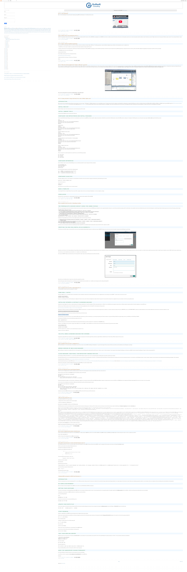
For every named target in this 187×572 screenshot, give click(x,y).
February (7, 45)
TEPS (29, 32)
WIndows (44, 30)
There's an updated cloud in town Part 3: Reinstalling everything (69, 203)
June (6, 42)
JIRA (50, 31)
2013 (6, 62)
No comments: (71, 30)
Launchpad (9, 32)
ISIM (22, 30)
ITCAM (34, 31)
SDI (25, 32)
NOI (33, 30)
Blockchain (17, 31)
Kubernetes (5, 29)
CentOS (23, 31)
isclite (7, 31)
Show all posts (125, 10)
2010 (6, 66)
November (7, 38)
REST (48, 29)
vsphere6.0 (73, 339)
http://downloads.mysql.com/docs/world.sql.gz (64, 55)
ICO (65, 31)
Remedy (24, 32)
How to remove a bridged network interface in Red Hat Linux (69, 431)
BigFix (10, 29)
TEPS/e (30, 32)
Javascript (25, 29)
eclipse (6, 31)
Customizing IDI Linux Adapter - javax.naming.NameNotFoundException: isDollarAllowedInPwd (16, 73)
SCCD (27, 29)
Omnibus (41, 29)
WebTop (48, 32)
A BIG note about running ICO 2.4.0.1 (65, 397)
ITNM (15, 29)
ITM (34, 29)
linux (8, 29)
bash (47, 30)
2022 (6, 51)
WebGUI (46, 30)
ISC (31, 31)
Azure (62, 31)
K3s (32, 30)
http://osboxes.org (83, 104)
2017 (6, 57)
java (36, 28)
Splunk (27, 32)
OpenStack (66, 39)
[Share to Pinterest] (79, 30)
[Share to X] (77, 30)
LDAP (6, 32)
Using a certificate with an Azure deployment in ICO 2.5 (68, 35)
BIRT (15, 31)
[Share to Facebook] (78, 30)
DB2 (13, 30)
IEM (28, 31)
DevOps (21, 29)
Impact (23, 29)
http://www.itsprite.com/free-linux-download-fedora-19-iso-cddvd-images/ (79, 359)
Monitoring (12, 32)
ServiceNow (40, 28)
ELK (20, 30)
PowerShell (35, 30)
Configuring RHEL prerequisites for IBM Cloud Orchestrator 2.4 (69, 476)
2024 (6, 48)
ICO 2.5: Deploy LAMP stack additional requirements (67, 43)
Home (119, 561)
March (7, 44)
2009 (6, 67)
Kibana (39, 29)
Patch (13, 32)
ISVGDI (33, 31)
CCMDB (12, 30)
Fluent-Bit (27, 31)
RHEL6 (16, 32)
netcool (11, 28)
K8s (37, 28)
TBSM (44, 28)
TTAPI (34, 32)
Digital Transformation (16, 30)
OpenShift (44, 29)
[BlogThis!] (76, 30)
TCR (4, 30)
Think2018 (36, 32)
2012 (6, 63)
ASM (50, 28)
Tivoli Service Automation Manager (41, 32)
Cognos (24, 31)
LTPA (7, 32)
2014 (6, 61)
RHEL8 (22, 32)
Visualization (46, 32)
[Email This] (75, 30)
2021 (6, 52)
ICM (21, 30)
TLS (32, 32)
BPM (61, 61)
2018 (6, 56)
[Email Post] (74, 30)
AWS (29, 29)
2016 (6, 58)
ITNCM (43, 31)
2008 (6, 68)
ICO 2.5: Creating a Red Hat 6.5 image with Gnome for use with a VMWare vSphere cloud (74, 98)
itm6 (18, 28)
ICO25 (68, 31)
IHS (29, 31)
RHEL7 (68, 339)
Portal (15, 32)
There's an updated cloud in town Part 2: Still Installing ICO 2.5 (69, 287)
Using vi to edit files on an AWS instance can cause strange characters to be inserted (14, 77)
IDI (19, 28)
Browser (19, 31)
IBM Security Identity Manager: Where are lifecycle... (13, 39)
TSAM (41, 30)
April (6, 43)
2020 (6, 53)
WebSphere (18, 29)
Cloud (64, 31)
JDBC (48, 31)
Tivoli (6, 30)
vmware (70, 339)
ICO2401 (65, 393)
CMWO (21, 31)
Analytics (12, 31)
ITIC (41, 31)
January (7, 47)
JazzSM (31, 30)
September (7, 40)
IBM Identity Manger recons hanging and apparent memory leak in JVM (12, 75)
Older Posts (181, 561)
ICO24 (63, 393)
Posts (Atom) (63, 563)
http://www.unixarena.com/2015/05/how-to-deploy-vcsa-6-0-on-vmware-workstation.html (70, 307)
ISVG (24, 30)
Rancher (40, 30)
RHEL (68, 438)
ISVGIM (26, 30)
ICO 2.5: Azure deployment (63, 13)
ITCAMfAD (37, 31)
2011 (6, 65)
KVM (65, 283)
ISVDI (31, 28)
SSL (26, 32)
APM (48, 28)
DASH (12, 29)
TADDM (50, 29)
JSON (29, 30)
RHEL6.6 (18, 32)
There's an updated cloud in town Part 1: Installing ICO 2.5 (68, 343)
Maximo (6, 28)
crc (4, 31)
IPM (30, 31)
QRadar (46, 29)
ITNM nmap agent (46, 31)
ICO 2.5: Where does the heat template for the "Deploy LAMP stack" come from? (72, 64)
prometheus (9, 31)
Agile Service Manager (23, 28)
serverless (8, 30)
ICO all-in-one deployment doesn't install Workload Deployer (69, 369)
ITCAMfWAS (39, 31)
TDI (13, 28)
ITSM (27, 30)
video (15, 28)
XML (50, 32)
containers (49, 30)
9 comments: (71, 392)
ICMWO (31, 29)
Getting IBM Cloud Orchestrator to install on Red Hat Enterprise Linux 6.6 (71, 442)
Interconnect (37, 29)
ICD (9, 28)
